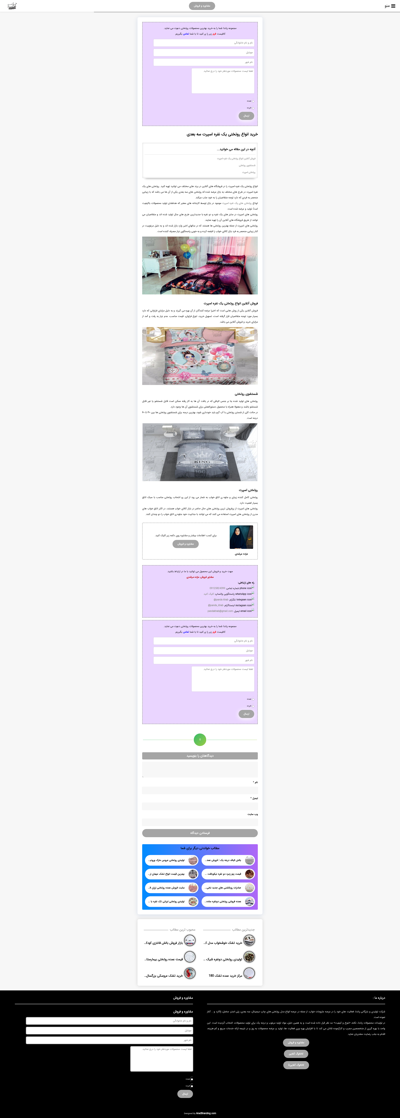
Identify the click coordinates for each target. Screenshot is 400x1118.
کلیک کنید (209, 594)
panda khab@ (221, 600)
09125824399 (217, 588)
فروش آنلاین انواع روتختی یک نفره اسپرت (236, 158)
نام (255, 782)
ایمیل (254, 798)
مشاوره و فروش (202, 6)
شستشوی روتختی (247, 165)
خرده (249, 107)
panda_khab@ (215, 605)
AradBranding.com (206, 1113)
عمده (249, 101)
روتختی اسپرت (248, 172)
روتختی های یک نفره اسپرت (237, 203)
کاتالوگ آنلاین (296, 1054)
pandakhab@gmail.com (220, 611)
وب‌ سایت (253, 814)
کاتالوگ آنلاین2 (296, 1065)
